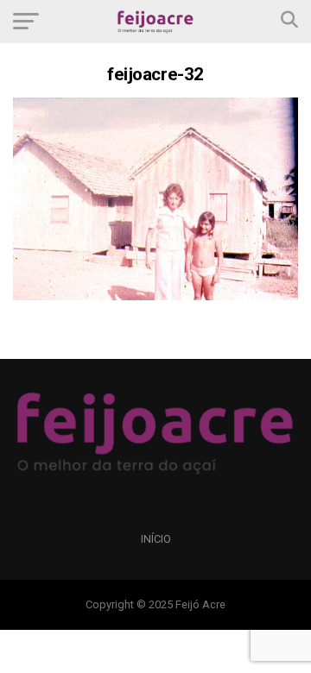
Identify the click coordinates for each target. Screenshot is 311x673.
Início (156, 538)
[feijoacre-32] (155, 295)
